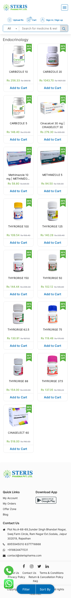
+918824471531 (17, 549)
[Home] (15, 7)
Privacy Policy (16, 577)
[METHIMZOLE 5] (53, 159)
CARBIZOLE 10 (18, 71)
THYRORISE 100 (18, 226)
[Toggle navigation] (64, 7)
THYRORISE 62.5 (18, 329)
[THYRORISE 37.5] (53, 365)
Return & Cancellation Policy (46, 577)
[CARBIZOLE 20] (53, 56)
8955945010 (15, 544)
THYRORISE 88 (18, 381)
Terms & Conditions (51, 572)
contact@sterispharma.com (24, 555)
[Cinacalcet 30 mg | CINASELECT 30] (53, 107)
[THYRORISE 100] (19, 210)
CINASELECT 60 (18, 432)
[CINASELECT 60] (19, 417)
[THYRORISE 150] (19, 262)
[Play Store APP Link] (46, 500)
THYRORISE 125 (52, 226)
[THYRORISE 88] (19, 365)
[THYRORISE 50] (53, 262)
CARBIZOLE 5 (18, 123)
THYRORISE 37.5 (52, 381)
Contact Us (29, 572)
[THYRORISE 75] (53, 313)
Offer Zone (9, 509)
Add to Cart (18, 88)
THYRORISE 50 (52, 278)
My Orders (9, 503)
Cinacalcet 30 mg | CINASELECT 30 (52, 125)
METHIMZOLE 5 (52, 174)
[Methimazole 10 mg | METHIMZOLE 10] (19, 159)
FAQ (35, 581)
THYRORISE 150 (18, 278)
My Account (10, 498)
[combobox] (11, 28)
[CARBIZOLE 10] (19, 56)
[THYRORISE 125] (53, 210)
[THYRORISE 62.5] (19, 313)
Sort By (45, 589)
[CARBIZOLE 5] (19, 107)
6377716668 (33, 544)
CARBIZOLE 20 (52, 71)
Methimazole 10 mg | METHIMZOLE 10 (18, 176)
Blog (5, 514)
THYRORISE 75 (52, 329)
